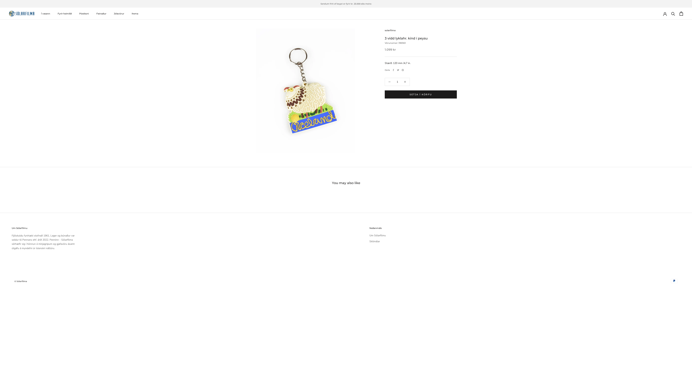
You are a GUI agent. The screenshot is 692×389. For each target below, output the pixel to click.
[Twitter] (398, 70)
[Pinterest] (403, 70)
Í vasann (45, 13)
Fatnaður (101, 13)
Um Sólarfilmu (377, 235)
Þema (135, 13)
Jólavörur (119, 13)
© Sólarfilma (20, 281)
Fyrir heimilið (65, 13)
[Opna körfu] (681, 14)
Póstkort (84, 13)
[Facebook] (393, 70)
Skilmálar (374, 241)
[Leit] (673, 13)
